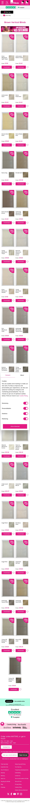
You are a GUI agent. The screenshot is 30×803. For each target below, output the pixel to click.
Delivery (3, 775)
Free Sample (7, 67)
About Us (3, 778)
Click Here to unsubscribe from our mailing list (15, 759)
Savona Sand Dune (5, 134)
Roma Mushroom (18, 95)
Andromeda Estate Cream (19, 56)
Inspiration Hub (4, 767)
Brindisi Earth (19, 172)
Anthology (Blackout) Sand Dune (18, 213)
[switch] (25, 408)
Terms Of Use (18, 781)
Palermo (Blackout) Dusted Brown (18, 447)
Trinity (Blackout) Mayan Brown (18, 369)
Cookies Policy (18, 787)
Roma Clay (4, 172)
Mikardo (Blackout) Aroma (4, 446)
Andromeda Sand (5, 95)
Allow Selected (15, 426)
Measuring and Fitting (20, 764)
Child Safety (18, 772)
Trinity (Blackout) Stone (18, 291)
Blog (2, 784)
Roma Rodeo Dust (19, 134)
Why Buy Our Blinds (5, 781)
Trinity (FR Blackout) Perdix (4, 641)
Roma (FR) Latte (18, 640)
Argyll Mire (4, 561)
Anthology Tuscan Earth (5, 601)
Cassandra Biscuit (18, 484)
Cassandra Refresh (18, 562)
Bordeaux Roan (18, 523)
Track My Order (4, 764)
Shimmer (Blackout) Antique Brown (18, 253)
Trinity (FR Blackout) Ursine (11, 680)
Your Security (18, 767)
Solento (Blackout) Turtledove (4, 369)
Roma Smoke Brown (5, 212)
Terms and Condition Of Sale (21, 778)
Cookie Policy (23, 396)
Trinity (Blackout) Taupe (4, 252)
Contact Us (6, 747)
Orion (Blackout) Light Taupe (5, 57)
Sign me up (23, 755)
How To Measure (5, 770)
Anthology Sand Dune (18, 601)
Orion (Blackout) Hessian (4, 291)
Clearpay (3, 787)
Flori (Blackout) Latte (4, 330)
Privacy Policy (18, 784)
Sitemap (3, 772)
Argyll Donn (5, 522)
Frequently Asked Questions (21, 770)
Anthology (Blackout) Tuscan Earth (19, 330)
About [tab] (22, 375)
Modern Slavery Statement (21, 790)
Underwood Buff (5, 484)
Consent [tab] (7, 375)
